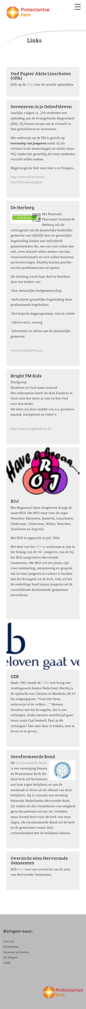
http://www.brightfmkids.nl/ (31, 429)
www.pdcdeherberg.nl (27, 350)
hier (21, 869)
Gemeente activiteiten (16, 952)
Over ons (8, 941)
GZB (45, 683)
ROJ (39, 547)
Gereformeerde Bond (31, 763)
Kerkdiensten (11, 946)
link (30, 84)
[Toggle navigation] (78, 7)
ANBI (6, 963)
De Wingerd (10, 957)
